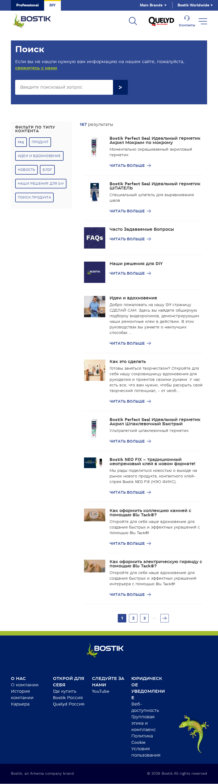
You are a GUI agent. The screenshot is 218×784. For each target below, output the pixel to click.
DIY (52, 5)
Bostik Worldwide (193, 5)
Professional (27, 5)
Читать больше (128, 166)
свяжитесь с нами (36, 68)
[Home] (36, 21)
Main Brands (151, 5)
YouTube (100, 691)
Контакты (187, 25)
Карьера (20, 704)
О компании (25, 685)
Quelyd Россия (69, 704)
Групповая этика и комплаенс (143, 723)
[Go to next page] (164, 618)
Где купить (64, 691)
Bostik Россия (68, 698)
